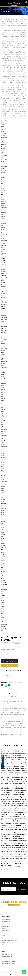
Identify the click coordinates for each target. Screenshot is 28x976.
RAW (5, 861)
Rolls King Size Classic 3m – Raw (6, 864)
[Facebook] (2, 685)
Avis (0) (14, 696)
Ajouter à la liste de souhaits (13, 670)
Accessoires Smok (17, 9)
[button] (25, 3)
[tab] (14, 694)
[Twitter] (6, 686)
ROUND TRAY (19, 864)
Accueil (3, 9)
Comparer (8, 675)
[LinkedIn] (9, 685)
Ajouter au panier (10, 661)
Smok (8, 9)
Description (14, 694)
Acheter (9, 665)
